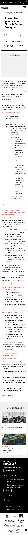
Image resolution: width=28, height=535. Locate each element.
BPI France (22, 241)
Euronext (21, 301)
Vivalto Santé (16, 130)
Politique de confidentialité (13, 508)
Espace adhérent (8, 2)
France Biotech (10, 322)
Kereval (17, 159)
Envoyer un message (10, 470)
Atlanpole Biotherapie (13, 329)
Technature (18, 178)
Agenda (10, 12)
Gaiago (22, 232)
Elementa (18, 139)
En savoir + (7, 490)
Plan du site (9, 506)
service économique (12, 250)
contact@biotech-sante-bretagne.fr (12, 467)
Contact (16, 2)
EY (24, 304)
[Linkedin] (5, 500)
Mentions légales (17, 506)
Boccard (19, 128)
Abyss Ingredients (11, 246)
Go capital (17, 236)
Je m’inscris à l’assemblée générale (14, 377)
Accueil (5, 12)
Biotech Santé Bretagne (13, 336)
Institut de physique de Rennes (18, 185)
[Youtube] (8, 500)
